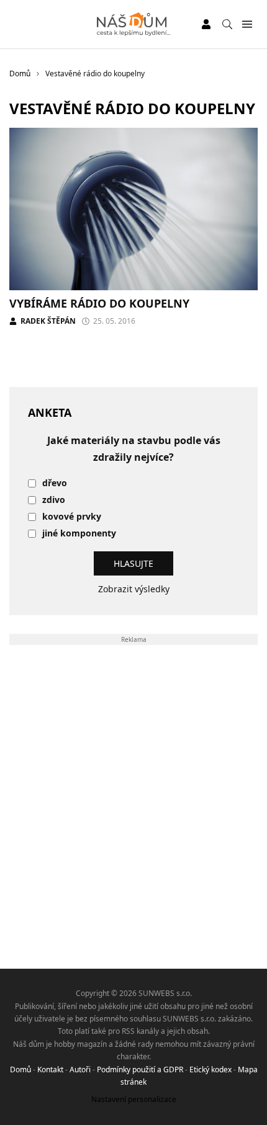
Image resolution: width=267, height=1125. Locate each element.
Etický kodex (210, 1069)
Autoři (80, 1069)
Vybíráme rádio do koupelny (99, 303)
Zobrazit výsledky (134, 589)
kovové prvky (71, 517)
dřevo (54, 483)
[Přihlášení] (206, 24)
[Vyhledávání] (227, 24)
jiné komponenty (79, 533)
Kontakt (50, 1069)
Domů (20, 1069)
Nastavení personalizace (133, 1099)
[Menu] (247, 24)
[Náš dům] (134, 24)
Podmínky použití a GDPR (140, 1069)
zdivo (53, 500)
